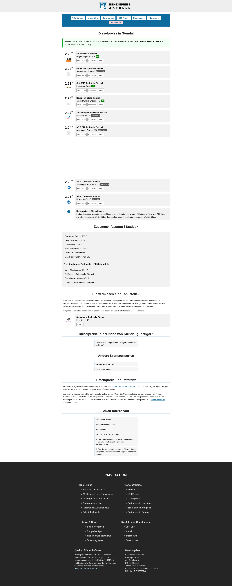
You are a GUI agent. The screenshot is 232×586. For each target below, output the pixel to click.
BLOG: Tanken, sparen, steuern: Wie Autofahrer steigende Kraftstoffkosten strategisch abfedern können (116, 451)
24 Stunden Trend (103, 419)
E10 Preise (123, 18)
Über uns (130, 527)
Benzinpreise (108, 18)
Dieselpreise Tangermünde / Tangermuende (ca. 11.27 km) (116, 343)
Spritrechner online (92, 503)
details (80, 324)
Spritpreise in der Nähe (105, 424)
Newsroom (154, 18)
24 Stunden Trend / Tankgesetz (98, 494)
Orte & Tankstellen (92, 512)
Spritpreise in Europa (138, 512)
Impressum (131, 536)
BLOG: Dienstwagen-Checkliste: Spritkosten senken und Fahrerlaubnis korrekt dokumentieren (114, 441)
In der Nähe (93, 18)
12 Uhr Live (116, 22)
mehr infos (81, 60)
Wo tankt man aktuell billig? (107, 434)
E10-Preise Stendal (104, 369)
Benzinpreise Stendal (105, 364)
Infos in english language (98, 536)
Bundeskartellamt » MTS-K (86, 568)
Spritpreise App (94, 531)
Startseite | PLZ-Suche (94, 489)
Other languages (94, 540)
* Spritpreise (77, 18)
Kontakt (129, 531)
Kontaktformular (158, 400)
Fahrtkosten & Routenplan (96, 508)
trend (101, 60)
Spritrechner (101, 429)
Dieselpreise (139, 18)
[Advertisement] (116, 158)
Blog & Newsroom (95, 527)
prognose (92, 60)
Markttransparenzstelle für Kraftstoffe (128, 386)
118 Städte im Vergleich (139, 508)
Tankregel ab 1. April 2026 (95, 499)
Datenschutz (132, 540)
